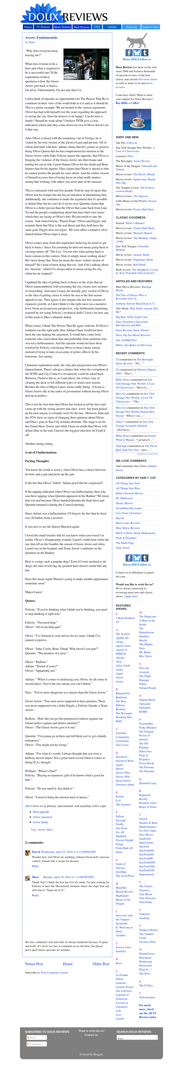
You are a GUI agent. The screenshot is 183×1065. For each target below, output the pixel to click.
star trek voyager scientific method (134, 424)
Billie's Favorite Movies (129, 493)
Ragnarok (144, 795)
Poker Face (145, 751)
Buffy (119, 721)
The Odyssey (140, 196)
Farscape (121, 820)
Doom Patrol (123, 780)
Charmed (121, 733)
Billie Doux (122, 379)
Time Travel (123, 548)
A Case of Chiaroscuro (135, 149)
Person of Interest (144, 737)
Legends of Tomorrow (122, 997)
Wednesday (145, 961)
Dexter (120, 768)
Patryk (36, 852)
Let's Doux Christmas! (129, 513)
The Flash (121, 828)
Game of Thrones (121, 866)
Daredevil (121, 757)
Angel (119, 673)
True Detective (147, 898)
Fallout (120, 816)
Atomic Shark (141, 255)
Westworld (145, 965)
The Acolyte (123, 634)
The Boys (121, 701)
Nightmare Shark (143, 259)
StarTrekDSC (147, 854)
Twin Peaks (145, 902)
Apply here (130, 596)
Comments (35, 1044)
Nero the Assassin (144, 670)
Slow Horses (146, 834)
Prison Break (146, 763)
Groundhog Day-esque (129, 508)
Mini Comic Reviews (128, 523)
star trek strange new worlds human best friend (135, 411)
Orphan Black (147, 700)
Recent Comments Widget (150, 454)
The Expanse (123, 804)
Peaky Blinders (148, 727)
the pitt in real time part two (136, 448)
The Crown (122, 745)
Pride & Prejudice (126, 538)
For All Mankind (121, 834)
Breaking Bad (124, 717)
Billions (120, 705)
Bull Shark (139, 264)
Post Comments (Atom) (54, 972)
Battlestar (121, 697)
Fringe (119, 844)
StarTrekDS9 (146, 850)
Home (68, 963)
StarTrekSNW (147, 862)
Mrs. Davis (145, 656)
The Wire (144, 973)
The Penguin (146, 731)
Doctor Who (123, 772)
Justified (121, 951)
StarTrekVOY (147, 870)
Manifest (144, 636)
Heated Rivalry (124, 891)
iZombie (121, 935)
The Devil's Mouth (144, 174)
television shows (147, 79)
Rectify (143, 799)
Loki (118, 1010)
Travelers (144, 890)
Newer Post (34, 963)
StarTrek (144, 846)
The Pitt (143, 743)
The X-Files (146, 985)
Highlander (122, 895)
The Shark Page (125, 543)
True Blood (145, 894)
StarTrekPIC (146, 858)
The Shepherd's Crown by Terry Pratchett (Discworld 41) (137, 271)
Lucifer (120, 1018)
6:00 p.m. (132, 143)
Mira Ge (121, 393)
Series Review (142, 161)
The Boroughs (124, 713)
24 (117, 622)
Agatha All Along (122, 640)
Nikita (142, 684)
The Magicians (147, 616)
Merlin (143, 640)
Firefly (120, 824)
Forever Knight (124, 840)
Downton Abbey (125, 784)
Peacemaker (146, 723)
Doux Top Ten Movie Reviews (133, 335)
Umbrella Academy (144, 916)
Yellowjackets (147, 997)
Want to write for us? (91, 1031)
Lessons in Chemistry (122, 1005)
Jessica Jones (123, 947)
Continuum (122, 741)
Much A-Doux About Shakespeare (136, 533)
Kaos (119, 963)
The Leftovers (124, 991)
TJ (117, 359)
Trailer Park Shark (144, 228)
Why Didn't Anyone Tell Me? (137, 310)
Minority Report (142, 233)
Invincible (122, 923)
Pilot (130, 156)
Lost (118, 1014)
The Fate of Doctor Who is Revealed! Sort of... (131, 296)
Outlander (145, 704)
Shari (28, 806)
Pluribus (144, 747)
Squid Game (146, 842)
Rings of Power (148, 807)
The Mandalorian (146, 630)
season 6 (42, 817)
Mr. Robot (145, 652)
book (137, 83)
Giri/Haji (121, 872)
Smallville (145, 838)
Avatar (119, 681)
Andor (119, 669)
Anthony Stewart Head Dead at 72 (135, 303)
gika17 (120, 422)
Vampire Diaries (148, 930)
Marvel (120, 518)
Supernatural (146, 874)
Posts (32, 1037)
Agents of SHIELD (121, 651)
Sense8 (143, 819)
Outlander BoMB (145, 709)
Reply (35, 866)
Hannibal (121, 887)
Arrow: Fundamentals (41, 37)
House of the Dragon (123, 901)
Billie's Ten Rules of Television (134, 345)
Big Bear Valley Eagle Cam (131, 317)
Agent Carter (123, 646)
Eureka (120, 796)
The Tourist (145, 886)
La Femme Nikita (122, 977)
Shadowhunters (148, 827)
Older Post (101, 963)
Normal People (147, 688)
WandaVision (147, 953)
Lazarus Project (125, 987)
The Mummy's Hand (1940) (136, 239)
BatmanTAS (123, 693)
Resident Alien (147, 803)
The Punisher (146, 771)
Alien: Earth (123, 665)
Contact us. (92, 1035)
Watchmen (145, 957)
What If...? (145, 969)
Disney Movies (124, 503)
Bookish (120, 709)
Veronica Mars (147, 942)
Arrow (41, 829)
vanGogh (121, 446)
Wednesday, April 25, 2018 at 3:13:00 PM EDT (68, 852)
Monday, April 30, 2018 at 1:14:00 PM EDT (68, 877)
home (40, 822)
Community (122, 737)
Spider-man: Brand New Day (135, 181)
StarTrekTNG (147, 866)
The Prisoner (146, 767)
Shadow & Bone (148, 823)
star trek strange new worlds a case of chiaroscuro (135, 383)
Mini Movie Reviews (128, 528)
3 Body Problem (125, 618)
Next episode (41, 812)
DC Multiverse (124, 498)
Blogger (98, 1054)
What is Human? (135, 223)
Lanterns (121, 983)
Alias (119, 661)
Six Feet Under (147, 830)
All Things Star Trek (128, 483)
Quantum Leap (147, 783)
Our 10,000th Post (126, 340)
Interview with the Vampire (124, 917)
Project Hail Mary (143, 209)
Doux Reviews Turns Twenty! (133, 330)
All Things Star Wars (128, 488)
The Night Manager (145, 678)
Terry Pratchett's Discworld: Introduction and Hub (132, 323)
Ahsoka (120, 658)
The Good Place (125, 876)
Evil (118, 800)
